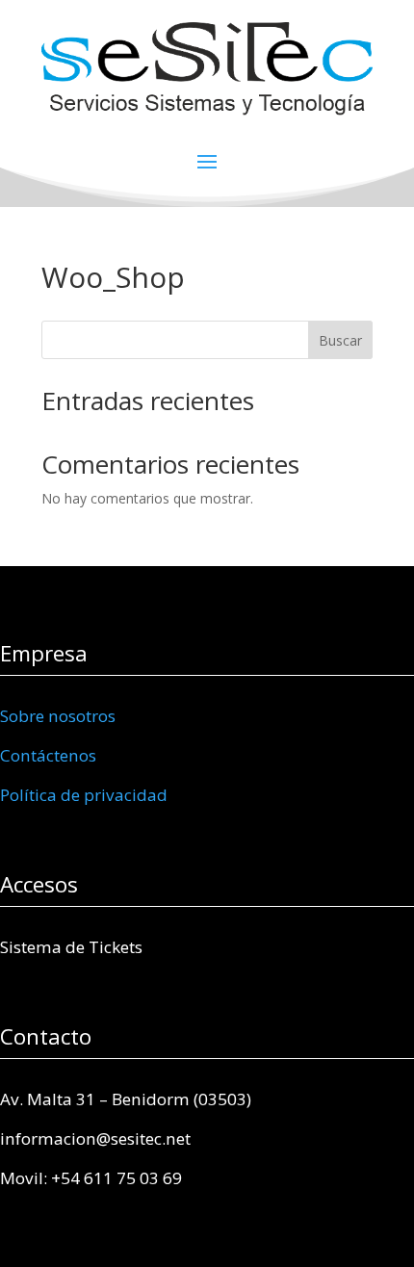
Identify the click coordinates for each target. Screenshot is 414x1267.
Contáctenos (48, 755)
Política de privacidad (84, 795)
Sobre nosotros (58, 716)
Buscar (340, 340)
